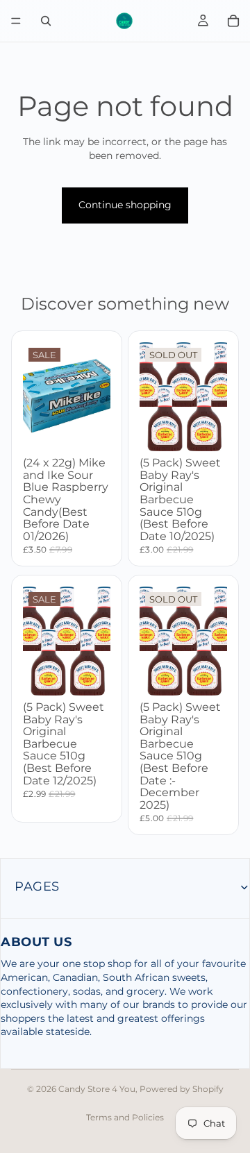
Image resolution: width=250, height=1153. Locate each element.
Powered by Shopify (182, 1089)
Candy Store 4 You (96, 1089)
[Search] (46, 21)
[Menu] (16, 21)
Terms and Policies (125, 1117)
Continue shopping (125, 205)
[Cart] (233, 21)
